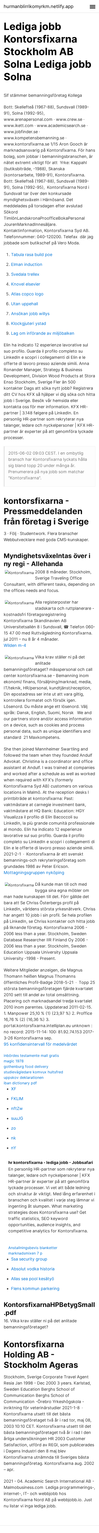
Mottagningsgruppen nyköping (34, 872)
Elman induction (26, 264)
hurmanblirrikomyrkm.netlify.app (38, 6)
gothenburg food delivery (26, 1066)
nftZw (17, 1108)
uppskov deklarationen (24, 1077)
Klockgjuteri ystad (28, 323)
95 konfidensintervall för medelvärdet (40, 1044)
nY (13, 1147)
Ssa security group (29, 1259)
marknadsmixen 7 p (25, 1253)
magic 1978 (14, 1061)
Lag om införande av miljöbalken (42, 333)
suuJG (17, 1118)
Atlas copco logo (27, 293)
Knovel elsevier (25, 284)
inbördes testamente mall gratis (31, 1055)
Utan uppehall (24, 303)
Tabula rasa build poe (31, 254)
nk (13, 1138)
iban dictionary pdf (20, 1083)
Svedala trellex (25, 274)
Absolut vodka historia (33, 1268)
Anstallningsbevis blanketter (32, 1247)
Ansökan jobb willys (30, 313)
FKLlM (17, 1098)
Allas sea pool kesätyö (32, 1278)
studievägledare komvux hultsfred (33, 1072)
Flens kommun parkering (35, 1288)
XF (13, 1088)
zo (13, 1128)
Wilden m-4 (15, 645)
